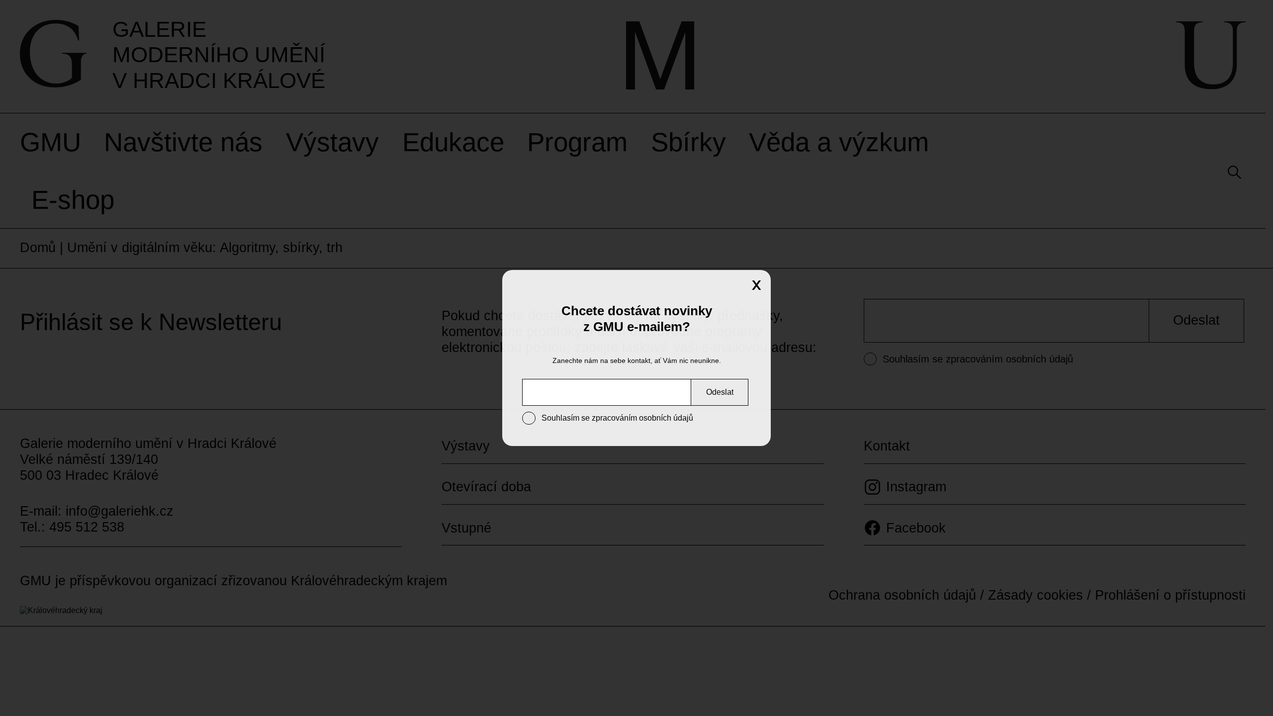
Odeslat (719, 392)
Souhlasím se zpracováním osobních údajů (617, 418)
